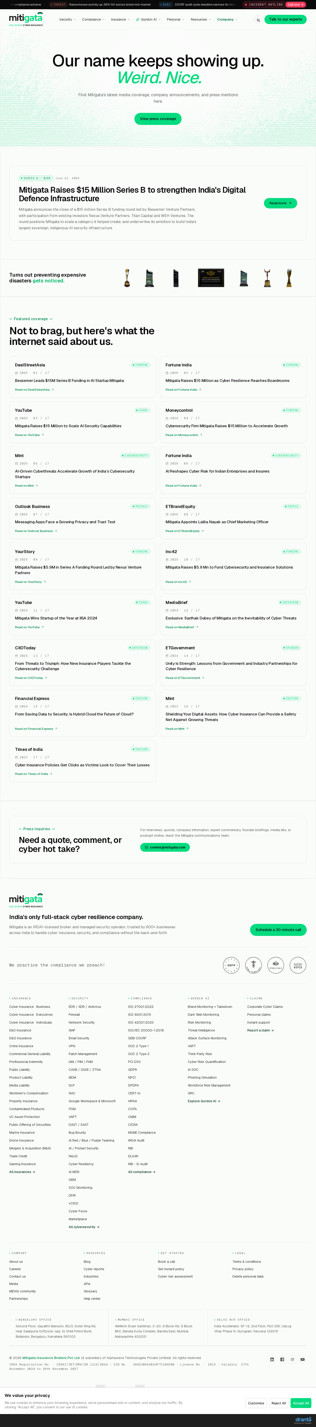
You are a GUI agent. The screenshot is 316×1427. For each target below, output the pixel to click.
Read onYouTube (27, 435)
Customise (256, 1403)
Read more (278, 203)
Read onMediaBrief (180, 627)
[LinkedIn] (272, 1359)
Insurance (118, 19)
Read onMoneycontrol (182, 435)
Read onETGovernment (183, 678)
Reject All (279, 1403)
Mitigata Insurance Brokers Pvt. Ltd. (51, 1358)
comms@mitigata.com (167, 847)
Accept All (301, 1403)
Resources (199, 19)
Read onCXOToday (29, 678)
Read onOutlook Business (34, 531)
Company (225, 19)
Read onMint (24, 485)
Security (65, 19)
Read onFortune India (181, 389)
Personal (173, 19)
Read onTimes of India (31, 774)
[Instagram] (292, 1359)
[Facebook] (282, 1359)
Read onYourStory (28, 582)
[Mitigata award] (127, 278)
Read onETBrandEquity (183, 531)
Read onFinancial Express (34, 729)
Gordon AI (149, 19)
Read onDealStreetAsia (32, 389)
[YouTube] (302, 1359)
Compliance (91, 19)
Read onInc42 (176, 582)
